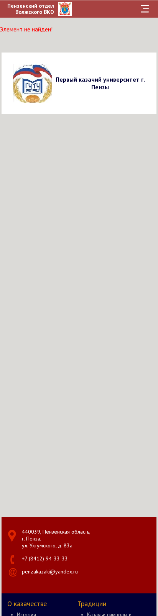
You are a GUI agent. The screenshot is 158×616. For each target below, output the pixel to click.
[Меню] (145, 9)
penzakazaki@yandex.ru (50, 571)
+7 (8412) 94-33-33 (45, 558)
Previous (8, 83)
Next (149, 83)
